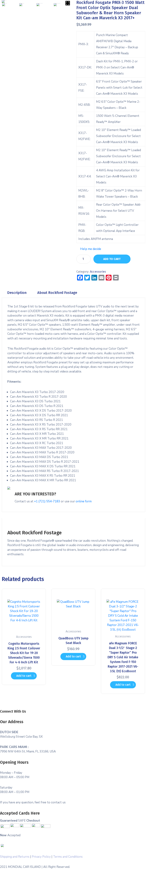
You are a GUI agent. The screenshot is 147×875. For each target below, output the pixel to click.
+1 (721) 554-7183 (47, 501)
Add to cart (112, 259)
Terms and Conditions (68, 857)
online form (84, 501)
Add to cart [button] (23, 675)
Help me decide (90, 249)
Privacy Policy (41, 857)
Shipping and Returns (14, 857)
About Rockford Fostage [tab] (57, 292)
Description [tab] (17, 292)
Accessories (98, 271)
